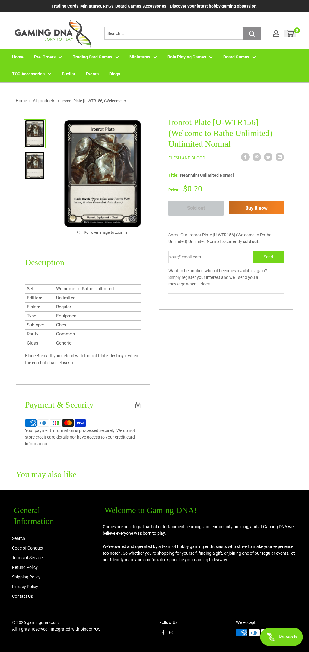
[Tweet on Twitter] (268, 157)
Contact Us (22, 596)
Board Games (236, 57)
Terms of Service (27, 557)
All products (44, 100)
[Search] (252, 33)
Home (18, 57)
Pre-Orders (45, 57)
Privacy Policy (25, 586)
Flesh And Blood (186, 158)
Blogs (114, 73)
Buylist (68, 73)
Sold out (196, 208)
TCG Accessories (28, 73)
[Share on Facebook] (245, 157)
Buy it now (256, 208)
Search (18, 538)
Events (92, 73)
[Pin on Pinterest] (257, 157)
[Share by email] (280, 157)
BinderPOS (90, 629)
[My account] (276, 33)
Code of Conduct (27, 548)
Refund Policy (25, 567)
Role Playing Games (186, 57)
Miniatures (139, 57)
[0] (290, 33)
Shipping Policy (26, 577)
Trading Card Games (92, 57)
